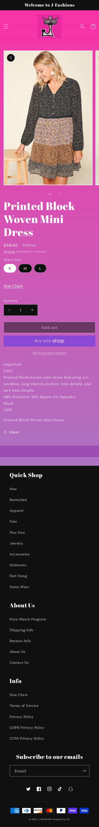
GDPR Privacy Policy (27, 727)
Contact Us (19, 662)
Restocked (18, 499)
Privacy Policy (21, 716)
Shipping (9, 251)
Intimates (18, 564)
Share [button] (14, 431)
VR (67, 819)
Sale (13, 521)
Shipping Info (21, 629)
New (13, 488)
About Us (17, 651)
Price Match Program (28, 619)
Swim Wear (19, 586)
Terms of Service (24, 705)
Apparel (16, 510)
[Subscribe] (84, 770)
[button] (6, 26)
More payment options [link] (50, 352)
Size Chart (13, 285)
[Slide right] (60, 194)
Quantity (11, 300)
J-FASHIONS (45, 819)
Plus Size (17, 532)
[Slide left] (39, 194)
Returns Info (20, 640)
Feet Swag (18, 575)
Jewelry (16, 543)
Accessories (20, 553)
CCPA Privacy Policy (27, 738)
